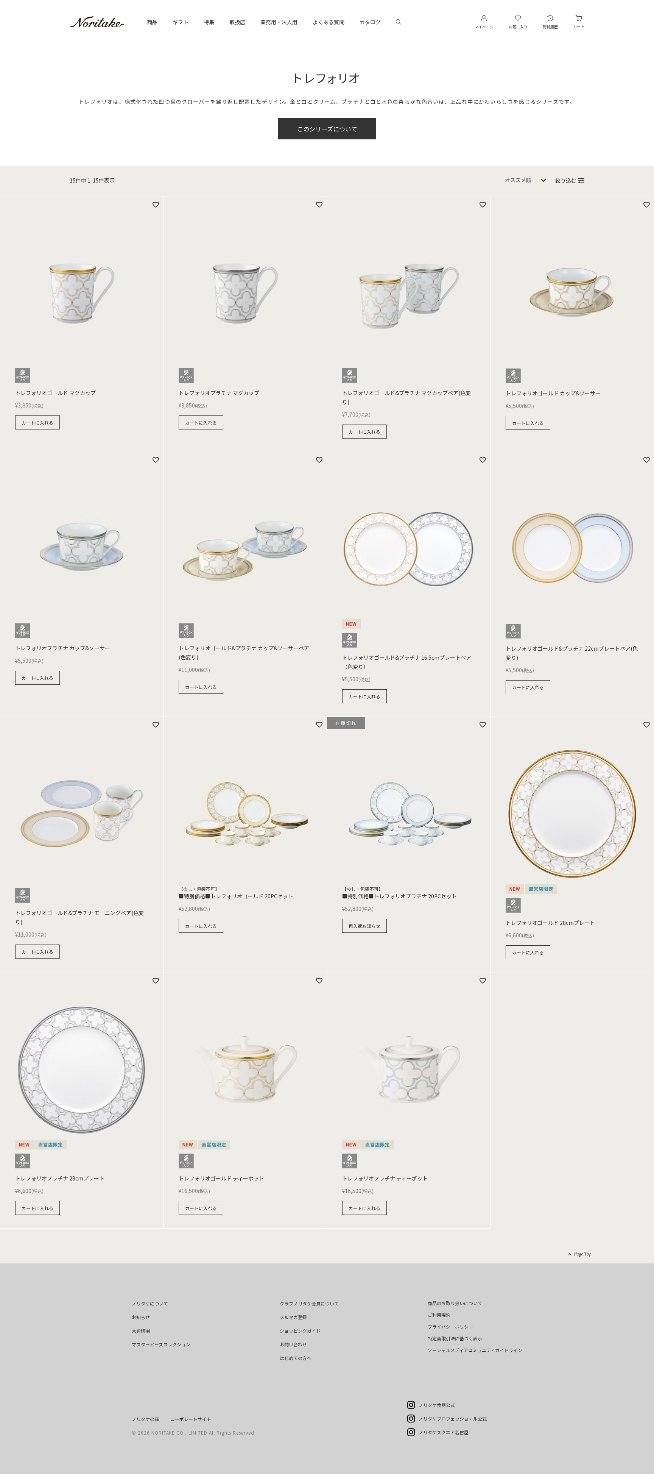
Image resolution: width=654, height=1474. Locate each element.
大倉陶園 (141, 1330)
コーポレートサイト (190, 1419)
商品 (152, 22)
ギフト (180, 22)
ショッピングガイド (300, 1330)
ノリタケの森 (145, 1419)
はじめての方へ (295, 1358)
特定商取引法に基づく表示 (455, 1338)
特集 (209, 22)
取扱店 (237, 22)
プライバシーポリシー (450, 1326)
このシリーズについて (327, 128)
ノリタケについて (150, 1303)
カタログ (370, 22)
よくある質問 (328, 22)
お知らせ (141, 1317)
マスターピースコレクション (161, 1344)
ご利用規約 (439, 1315)
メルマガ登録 (293, 1317)
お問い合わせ (293, 1344)
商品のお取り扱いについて (455, 1303)
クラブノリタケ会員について (309, 1303)
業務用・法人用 (278, 22)
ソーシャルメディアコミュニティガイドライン (475, 1350)
